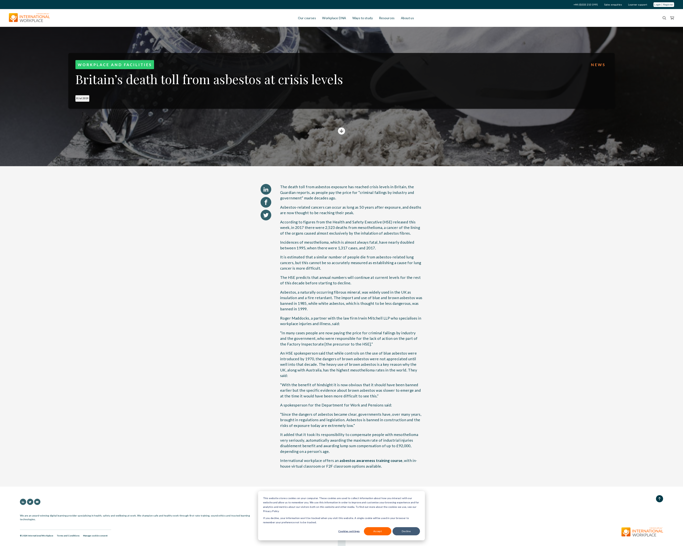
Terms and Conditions (68, 535)
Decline (406, 531)
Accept (377, 531)
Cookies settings (349, 531)
